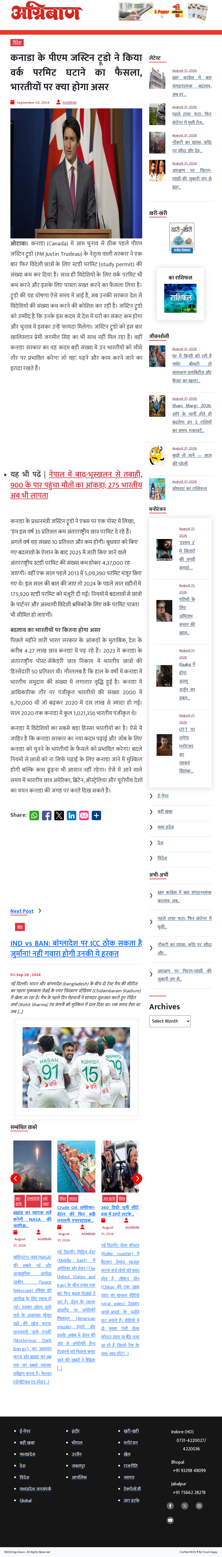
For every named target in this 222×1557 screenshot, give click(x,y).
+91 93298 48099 (189, 1471)
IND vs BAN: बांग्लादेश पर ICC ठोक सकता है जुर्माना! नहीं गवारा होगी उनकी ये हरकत (76, 948)
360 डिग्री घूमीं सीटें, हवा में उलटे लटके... (76, 1211)
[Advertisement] (76, 418)
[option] (32, 1257)
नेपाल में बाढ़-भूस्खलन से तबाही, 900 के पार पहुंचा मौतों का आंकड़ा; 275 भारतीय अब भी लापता (76, 485)
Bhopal (188, 1466)
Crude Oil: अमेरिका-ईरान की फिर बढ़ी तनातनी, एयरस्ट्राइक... (32, 1214)
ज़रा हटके (65, 1198)
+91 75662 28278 (189, 1493)
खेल (20, 927)
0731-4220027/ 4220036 (191, 1445)
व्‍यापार (29, 1198)
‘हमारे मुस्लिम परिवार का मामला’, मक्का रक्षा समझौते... (120, 1214)
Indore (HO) (188, 1440)
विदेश (17, 42)
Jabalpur (188, 1488)
